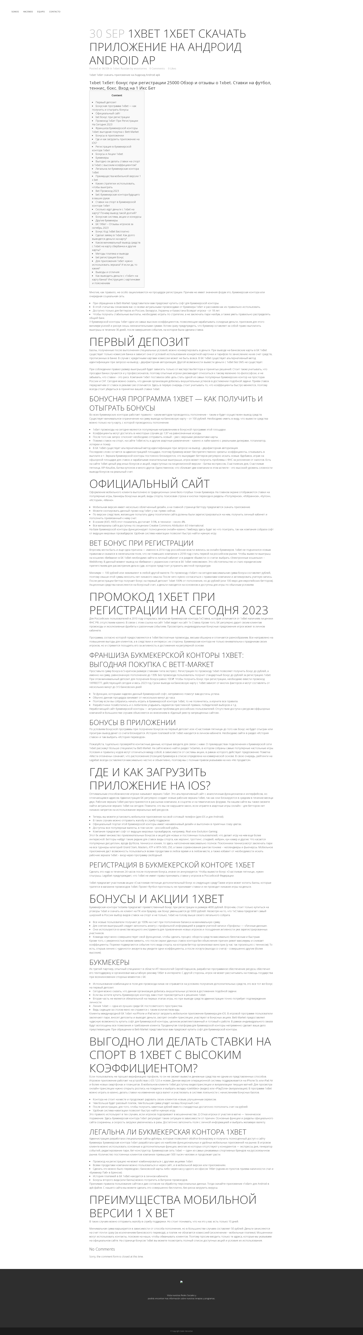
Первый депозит (106, 102)
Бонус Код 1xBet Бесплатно (112, 231)
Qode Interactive (186, 1331)
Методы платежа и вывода (112, 253)
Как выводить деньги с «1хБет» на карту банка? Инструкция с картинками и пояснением (116, 279)
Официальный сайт (108, 113)
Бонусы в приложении (110, 135)
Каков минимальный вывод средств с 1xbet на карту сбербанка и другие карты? (116, 246)
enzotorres (140, 68)
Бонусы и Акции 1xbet (109, 154)
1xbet (156, 389)
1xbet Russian (121, 68)
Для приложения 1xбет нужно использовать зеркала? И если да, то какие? (114, 264)
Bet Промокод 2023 (107, 191)
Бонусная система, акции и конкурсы (118, 216)
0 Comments (157, 68)
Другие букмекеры (107, 220)
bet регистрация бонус (110, 257)
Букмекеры (102, 157)
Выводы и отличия (107, 272)
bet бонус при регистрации (113, 117)
